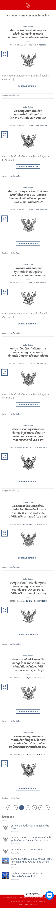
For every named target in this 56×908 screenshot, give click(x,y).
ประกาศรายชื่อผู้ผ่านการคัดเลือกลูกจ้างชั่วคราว (30, 827)
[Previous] (8, 807)
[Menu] (4, 4)
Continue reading (28, 86)
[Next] (47, 807)
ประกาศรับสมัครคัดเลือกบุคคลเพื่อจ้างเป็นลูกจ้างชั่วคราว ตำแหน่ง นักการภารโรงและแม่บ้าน (28, 33)
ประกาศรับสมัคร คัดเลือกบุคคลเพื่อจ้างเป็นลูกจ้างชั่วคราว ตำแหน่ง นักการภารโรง (31, 839)
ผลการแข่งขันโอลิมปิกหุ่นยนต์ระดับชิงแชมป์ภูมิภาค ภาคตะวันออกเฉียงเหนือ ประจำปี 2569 (31, 862)
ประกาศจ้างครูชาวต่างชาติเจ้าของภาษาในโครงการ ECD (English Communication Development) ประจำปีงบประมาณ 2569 (28, 196)
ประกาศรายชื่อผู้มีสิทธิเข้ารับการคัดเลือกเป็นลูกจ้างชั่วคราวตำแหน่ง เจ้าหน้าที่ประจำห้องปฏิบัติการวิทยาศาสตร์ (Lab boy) (28, 511)
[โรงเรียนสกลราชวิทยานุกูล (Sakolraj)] (28, 5)
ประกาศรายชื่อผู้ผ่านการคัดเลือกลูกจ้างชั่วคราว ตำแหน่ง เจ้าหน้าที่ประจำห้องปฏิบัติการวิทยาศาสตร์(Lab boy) (28, 434)
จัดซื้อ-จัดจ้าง (28, 27)
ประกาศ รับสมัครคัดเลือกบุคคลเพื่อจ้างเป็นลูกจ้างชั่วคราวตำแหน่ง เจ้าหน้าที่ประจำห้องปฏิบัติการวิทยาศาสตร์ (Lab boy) (28, 588)
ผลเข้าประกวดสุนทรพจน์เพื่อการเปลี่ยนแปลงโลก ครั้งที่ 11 (27, 875)
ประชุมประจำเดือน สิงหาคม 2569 (27, 849)
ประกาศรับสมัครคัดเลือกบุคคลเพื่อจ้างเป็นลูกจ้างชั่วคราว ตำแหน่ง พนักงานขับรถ (28, 114)
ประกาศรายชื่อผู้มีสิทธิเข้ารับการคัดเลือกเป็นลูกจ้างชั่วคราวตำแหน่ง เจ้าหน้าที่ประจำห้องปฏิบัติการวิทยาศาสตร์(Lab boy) (28, 741)
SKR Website (40, 45)
